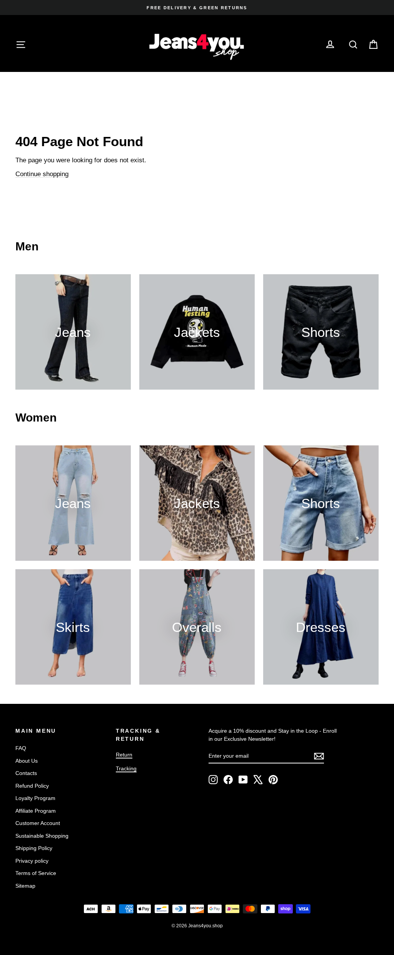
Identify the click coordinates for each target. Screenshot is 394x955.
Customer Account (37, 823)
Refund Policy (32, 786)
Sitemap (25, 886)
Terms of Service (35, 873)
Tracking (126, 768)
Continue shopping (41, 174)
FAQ (20, 748)
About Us (26, 761)
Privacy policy (31, 861)
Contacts (26, 773)
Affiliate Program (35, 811)
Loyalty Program (35, 798)
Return (124, 755)
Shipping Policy (33, 848)
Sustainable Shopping (41, 836)
